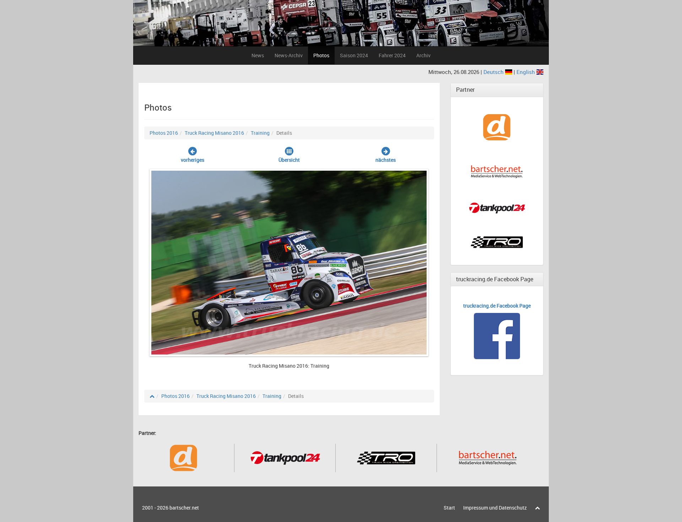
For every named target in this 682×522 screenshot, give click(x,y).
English (526, 71)
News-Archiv (289, 55)
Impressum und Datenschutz (495, 507)
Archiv (423, 55)
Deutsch (494, 71)
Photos (321, 55)
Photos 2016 (164, 132)
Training (260, 132)
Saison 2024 (354, 55)
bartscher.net (184, 507)
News (257, 55)
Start (449, 507)
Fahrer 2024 (392, 55)
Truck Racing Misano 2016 (214, 132)
